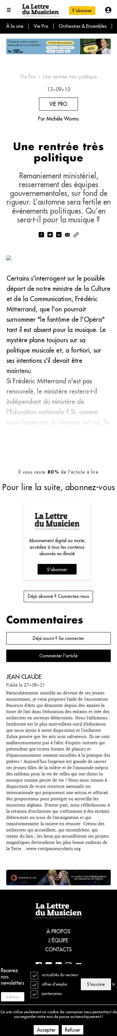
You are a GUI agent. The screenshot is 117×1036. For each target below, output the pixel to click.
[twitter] (49, 235)
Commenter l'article (58, 656)
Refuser (72, 1030)
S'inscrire (96, 984)
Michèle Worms (62, 119)
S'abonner (57, 569)
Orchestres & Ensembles (83, 26)
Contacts (58, 949)
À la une (14, 26)
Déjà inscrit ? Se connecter (58, 638)
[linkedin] (58, 235)
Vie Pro (41, 26)
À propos (58, 931)
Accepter (46, 1030)
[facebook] (41, 235)
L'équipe (58, 940)
